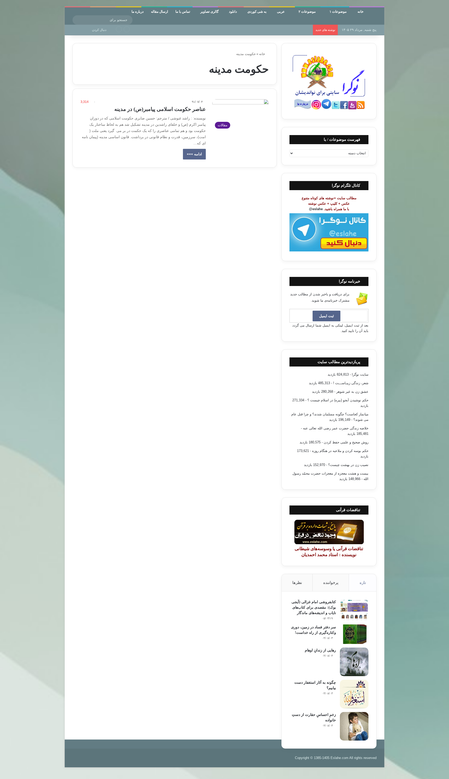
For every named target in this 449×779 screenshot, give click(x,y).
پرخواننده (330, 582)
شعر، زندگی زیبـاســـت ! (350, 383)
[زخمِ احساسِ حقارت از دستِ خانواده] (354, 726)
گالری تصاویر (209, 11)
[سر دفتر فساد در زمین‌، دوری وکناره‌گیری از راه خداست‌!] (354, 634)
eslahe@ (316, 209)
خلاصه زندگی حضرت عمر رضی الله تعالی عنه (335, 428)
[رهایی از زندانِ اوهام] (354, 662)
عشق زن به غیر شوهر (352, 392)
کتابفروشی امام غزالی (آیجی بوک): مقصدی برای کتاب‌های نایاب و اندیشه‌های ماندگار (314, 607)
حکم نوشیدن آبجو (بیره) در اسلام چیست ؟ (337, 400)
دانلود (233, 11)
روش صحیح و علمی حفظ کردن (346, 442)
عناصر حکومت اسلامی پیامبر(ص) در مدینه (160, 109)
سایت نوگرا (360, 374)
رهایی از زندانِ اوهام (295, 30)
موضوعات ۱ (338, 11)
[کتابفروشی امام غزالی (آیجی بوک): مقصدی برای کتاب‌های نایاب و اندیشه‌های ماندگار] (354, 610)
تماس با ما (182, 11)
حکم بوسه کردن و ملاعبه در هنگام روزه (340, 451)
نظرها (297, 582)
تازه (363, 582)
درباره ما (137, 11)
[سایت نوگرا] (376, 14)
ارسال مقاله (159, 11)
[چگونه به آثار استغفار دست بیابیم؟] (354, 694)
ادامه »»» (194, 154)
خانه (361, 11)
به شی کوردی (257, 11)
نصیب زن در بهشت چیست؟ (348, 465)
